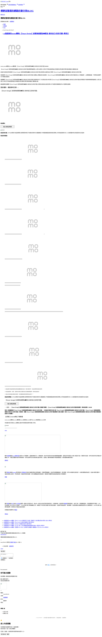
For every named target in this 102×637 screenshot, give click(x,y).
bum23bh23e (3, 534)
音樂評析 (11, 546)
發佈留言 (3, 559)
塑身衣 (6, 460)
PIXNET (40, 617)
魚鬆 (6, 477)
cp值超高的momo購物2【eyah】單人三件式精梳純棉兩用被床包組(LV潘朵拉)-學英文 (23, 525)
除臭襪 (8, 455)
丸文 (12, 503)
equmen (14, 472)
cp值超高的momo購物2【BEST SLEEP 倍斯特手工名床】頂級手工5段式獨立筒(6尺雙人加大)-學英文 (27, 520)
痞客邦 (12, 542)
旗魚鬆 (65, 503)
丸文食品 (18, 503)
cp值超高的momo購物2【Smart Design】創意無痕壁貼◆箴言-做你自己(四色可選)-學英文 (36, 33)
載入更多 (3, 551)
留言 (15, 542)
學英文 (6, 514)
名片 (4, 27)
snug (6, 430)
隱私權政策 (59, 617)
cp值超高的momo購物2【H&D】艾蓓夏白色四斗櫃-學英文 (17, 524)
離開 (8, 634)
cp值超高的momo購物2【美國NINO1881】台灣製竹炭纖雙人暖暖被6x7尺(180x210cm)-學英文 (25, 527)
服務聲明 (64, 617)
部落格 (5, 26)
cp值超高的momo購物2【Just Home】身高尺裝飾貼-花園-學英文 (18, 522)
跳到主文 (3, 14)
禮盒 (16, 509)
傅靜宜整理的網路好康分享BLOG (17, 11)
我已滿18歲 (3, 634)
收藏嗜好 (12, 21)
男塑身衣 (24, 472)
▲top (2, 548)
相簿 (4, 24)
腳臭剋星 (17, 455)
